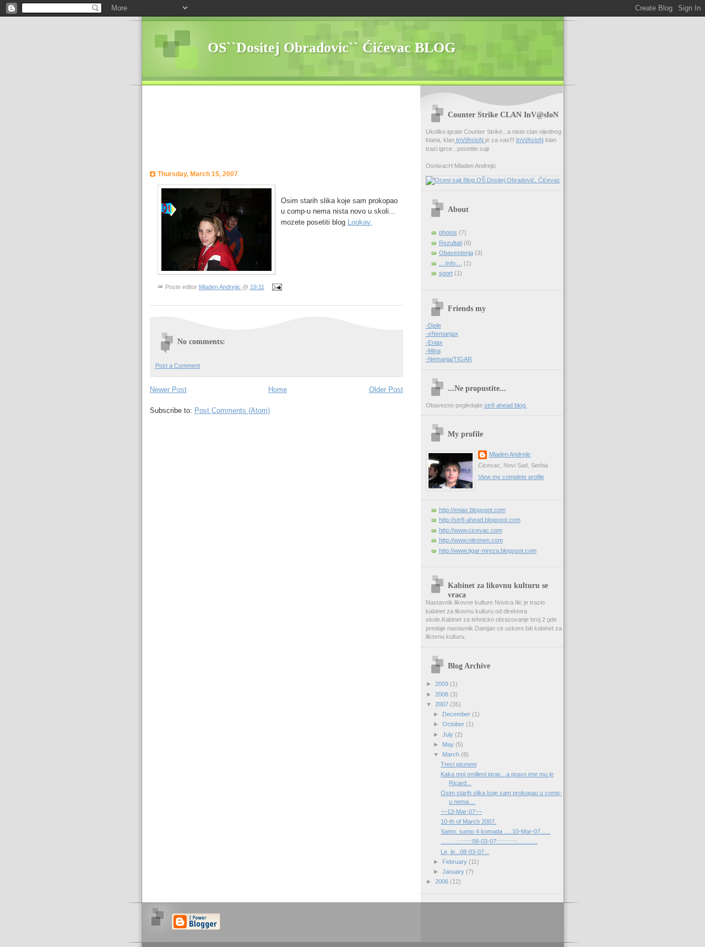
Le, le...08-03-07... (465, 851)
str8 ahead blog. (505, 405)
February (455, 861)
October (454, 724)
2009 (442, 684)
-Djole (433, 325)
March (451, 754)
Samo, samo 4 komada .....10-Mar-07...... (495, 831)
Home (277, 389)
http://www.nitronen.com (471, 540)
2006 (442, 881)
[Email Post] (277, 287)
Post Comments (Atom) (232, 410)
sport (446, 273)
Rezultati (450, 243)
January (454, 871)
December (457, 714)
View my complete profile (511, 477)
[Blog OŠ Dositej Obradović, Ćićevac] (493, 180)
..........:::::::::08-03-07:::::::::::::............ (489, 841)
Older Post (386, 389)
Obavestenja (456, 252)
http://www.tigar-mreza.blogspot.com (487, 550)
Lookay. (360, 222)
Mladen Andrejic (510, 454)
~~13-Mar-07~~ (461, 811)
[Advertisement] (279, 112)
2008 (442, 694)
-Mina (433, 350)
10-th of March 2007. (468, 821)
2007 (442, 704)
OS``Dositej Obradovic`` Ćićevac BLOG (331, 48)
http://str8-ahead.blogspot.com (479, 519)
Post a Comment (177, 365)
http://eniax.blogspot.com (472, 510)
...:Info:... (450, 263)
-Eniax (434, 342)
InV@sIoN (469, 140)
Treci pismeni (458, 764)
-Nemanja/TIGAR (449, 359)
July (448, 734)
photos (448, 232)
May (448, 744)
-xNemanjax (442, 333)
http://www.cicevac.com (470, 530)
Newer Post (168, 389)
